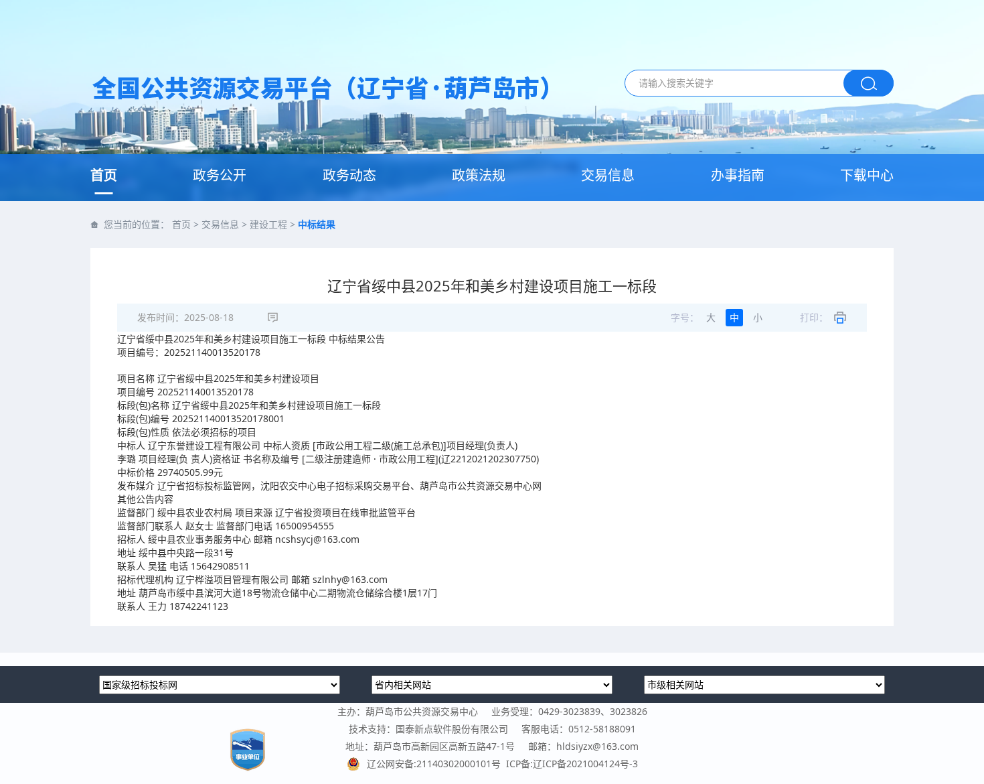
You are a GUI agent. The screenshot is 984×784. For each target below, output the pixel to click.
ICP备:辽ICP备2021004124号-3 (572, 763)
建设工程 (268, 224)
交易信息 (608, 175)
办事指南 (737, 175)
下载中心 (867, 175)
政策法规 (478, 175)
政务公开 (219, 175)
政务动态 (349, 175)
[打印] (840, 317)
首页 (103, 175)
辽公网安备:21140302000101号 (436, 763)
